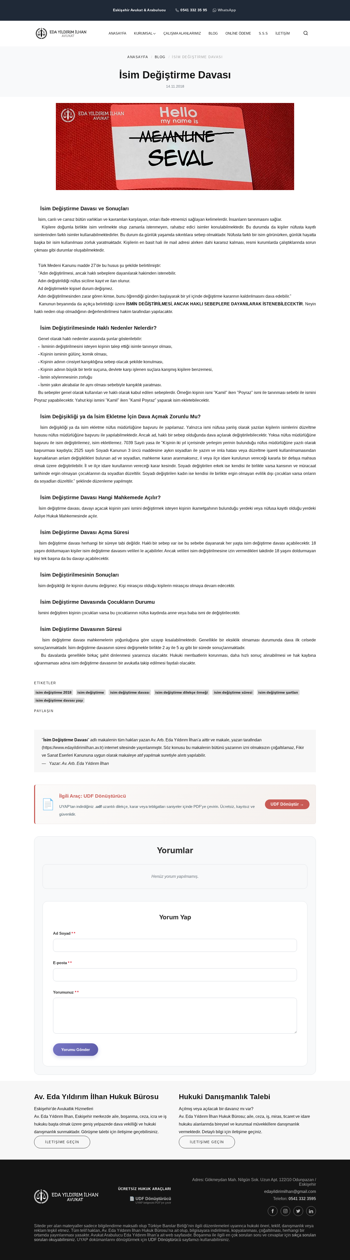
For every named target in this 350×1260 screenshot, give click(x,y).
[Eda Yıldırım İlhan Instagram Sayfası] (285, 1211)
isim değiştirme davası (129, 692)
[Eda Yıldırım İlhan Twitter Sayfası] (298, 1211)
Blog (213, 33)
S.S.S (263, 33)
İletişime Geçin (62, 1142)
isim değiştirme (90, 692)
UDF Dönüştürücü (164, 1239)
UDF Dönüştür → (287, 804)
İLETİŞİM (282, 33)
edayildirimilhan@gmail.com (290, 1191)
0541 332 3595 (302, 1198)
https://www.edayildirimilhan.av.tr (72, 747)
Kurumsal (143, 33)
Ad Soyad (63, 933)
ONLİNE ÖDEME (238, 33)
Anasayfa (117, 33)
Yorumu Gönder (75, 1049)
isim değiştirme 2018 (53, 692)
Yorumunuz (64, 992)
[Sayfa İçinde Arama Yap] (305, 34)
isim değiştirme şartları (278, 692)
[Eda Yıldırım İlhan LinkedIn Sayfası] (311, 1211)
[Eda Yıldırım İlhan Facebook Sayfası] (272, 1211)
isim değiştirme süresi (233, 692)
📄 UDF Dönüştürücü (150, 1198)
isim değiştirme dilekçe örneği (181, 692)
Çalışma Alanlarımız (182, 33)
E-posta (61, 963)
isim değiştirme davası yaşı (59, 700)
